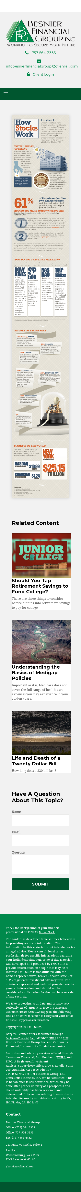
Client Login (43, 74)
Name (16, 812)
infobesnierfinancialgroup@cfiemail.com (42, 66)
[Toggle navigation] (6, 94)
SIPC (65, 1038)
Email (16, 832)
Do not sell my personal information (27, 1020)
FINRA (52, 1038)
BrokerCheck (47, 932)
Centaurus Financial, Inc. (20, 1038)
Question (18, 852)
